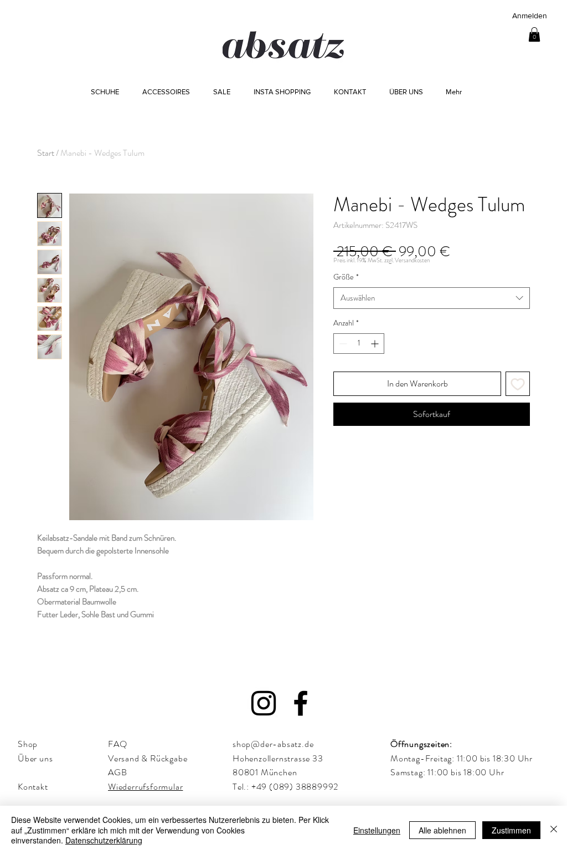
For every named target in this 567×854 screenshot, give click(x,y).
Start (45, 152)
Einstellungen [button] (376, 830)
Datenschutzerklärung (103, 840)
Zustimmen (511, 830)
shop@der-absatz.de (273, 744)
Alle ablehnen (442, 830)
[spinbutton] (359, 343)
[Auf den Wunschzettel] (518, 384)
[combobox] (431, 298)
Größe (346, 277)
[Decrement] (342, 343)
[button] (534, 34)
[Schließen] (553, 830)
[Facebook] (300, 703)
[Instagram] (263, 703)
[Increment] (376, 343)
